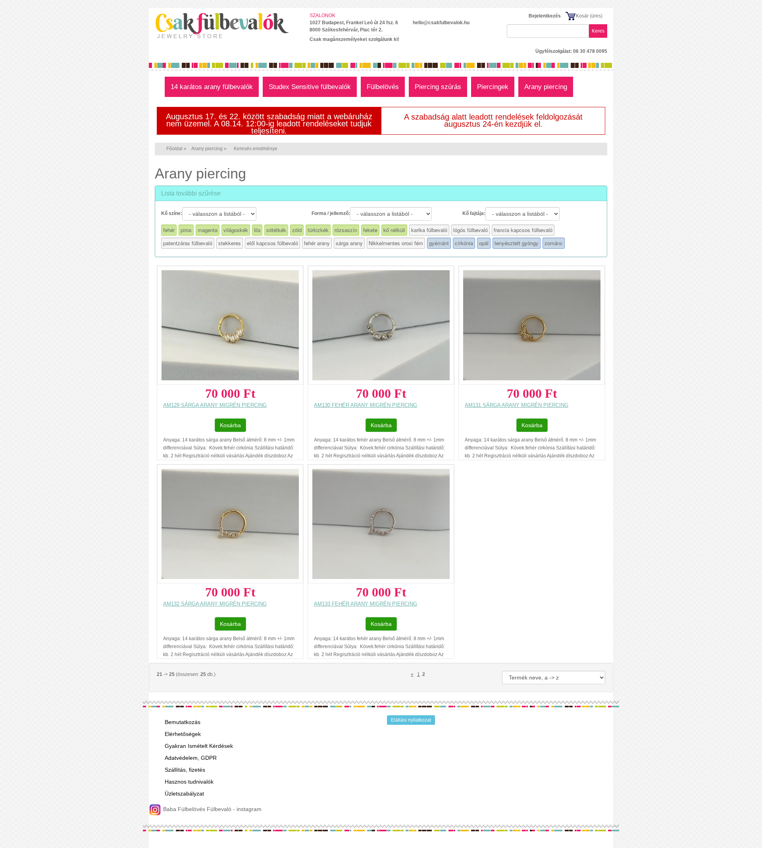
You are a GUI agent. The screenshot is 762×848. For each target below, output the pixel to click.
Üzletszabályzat (184, 793)
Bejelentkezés (545, 16)
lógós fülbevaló (470, 230)
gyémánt (439, 243)
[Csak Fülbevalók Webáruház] (226, 25)
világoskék (235, 230)
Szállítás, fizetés (185, 770)
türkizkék (318, 230)
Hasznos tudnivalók (189, 781)
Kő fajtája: (473, 213)
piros (186, 230)
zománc (554, 243)
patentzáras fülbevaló (187, 243)
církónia (464, 243)
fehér (169, 230)
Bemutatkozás (182, 722)
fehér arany (317, 243)
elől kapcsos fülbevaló (272, 243)
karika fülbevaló (429, 230)
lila (257, 230)
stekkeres (229, 243)
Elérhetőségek (183, 734)
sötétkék (276, 230)
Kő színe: (171, 213)
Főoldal (174, 148)
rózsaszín (346, 230)
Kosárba (230, 425)
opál (484, 243)
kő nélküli (394, 230)
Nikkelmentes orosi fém (396, 243)
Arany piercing (207, 148)
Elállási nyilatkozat (411, 720)
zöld (297, 230)
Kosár (582, 16)
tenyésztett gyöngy (517, 243)
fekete (370, 230)
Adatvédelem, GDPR (191, 758)
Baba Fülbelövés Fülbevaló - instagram (212, 809)
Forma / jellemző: (331, 213)
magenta (207, 230)
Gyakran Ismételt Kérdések (199, 746)
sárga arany (349, 243)
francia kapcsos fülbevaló (523, 230)
